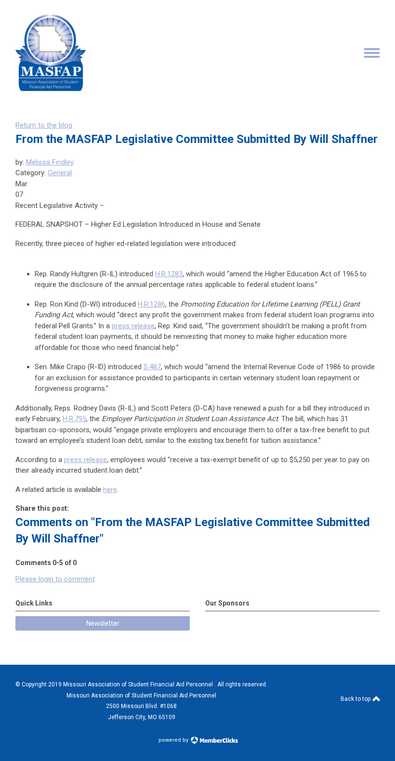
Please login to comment (55, 579)
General (60, 172)
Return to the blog (43, 125)
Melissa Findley (50, 162)
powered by (174, 740)
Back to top (356, 699)
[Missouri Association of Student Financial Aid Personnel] (50, 88)
